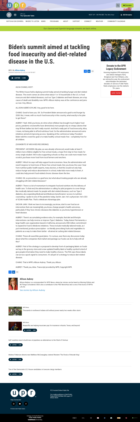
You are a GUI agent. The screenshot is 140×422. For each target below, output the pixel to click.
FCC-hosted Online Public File (59, 390)
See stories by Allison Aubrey (32, 290)
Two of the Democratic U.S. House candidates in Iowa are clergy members (35, 369)
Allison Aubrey (20, 70)
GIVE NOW (116, 93)
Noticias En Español (15, 21)
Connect (88, 21)
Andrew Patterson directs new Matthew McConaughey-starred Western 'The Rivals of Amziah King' (44, 355)
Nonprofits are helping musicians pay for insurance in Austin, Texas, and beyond (51, 325)
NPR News (26, 307)
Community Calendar (116, 21)
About (65, 21)
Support (76, 21)
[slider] (18, 15)
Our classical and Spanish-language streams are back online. (70, 28)
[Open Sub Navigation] (47, 21)
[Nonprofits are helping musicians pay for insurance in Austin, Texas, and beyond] (15, 326)
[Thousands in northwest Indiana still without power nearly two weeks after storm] (15, 311)
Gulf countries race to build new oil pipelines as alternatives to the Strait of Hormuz (38, 340)
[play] (9, 15)
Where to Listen (32, 21)
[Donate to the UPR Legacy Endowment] (116, 50)
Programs (54, 21)
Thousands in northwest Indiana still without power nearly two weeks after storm (52, 310)
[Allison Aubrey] (13, 284)
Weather (99, 21)
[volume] (15, 15)
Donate (128, 5)
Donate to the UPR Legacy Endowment (116, 67)
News (43, 21)
